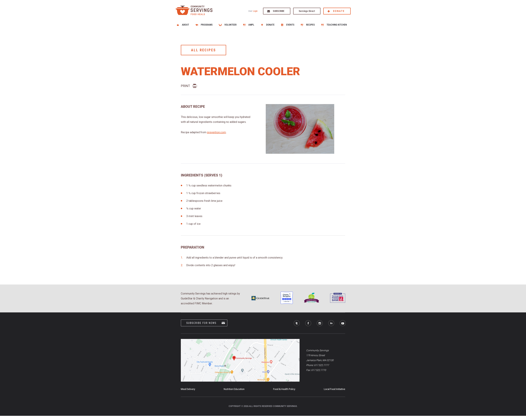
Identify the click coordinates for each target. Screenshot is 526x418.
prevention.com (216, 132)
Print (185, 86)
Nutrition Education (234, 389)
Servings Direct (307, 11)
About (185, 24)
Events (290, 24)
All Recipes (203, 50)
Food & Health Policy (284, 389)
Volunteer (230, 24)
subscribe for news (201, 323)
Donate (339, 11)
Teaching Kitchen (337, 24)
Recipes (310, 24)
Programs (207, 24)
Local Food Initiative (334, 389)
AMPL (251, 24)
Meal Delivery (188, 389)
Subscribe (278, 11)
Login (255, 11)
